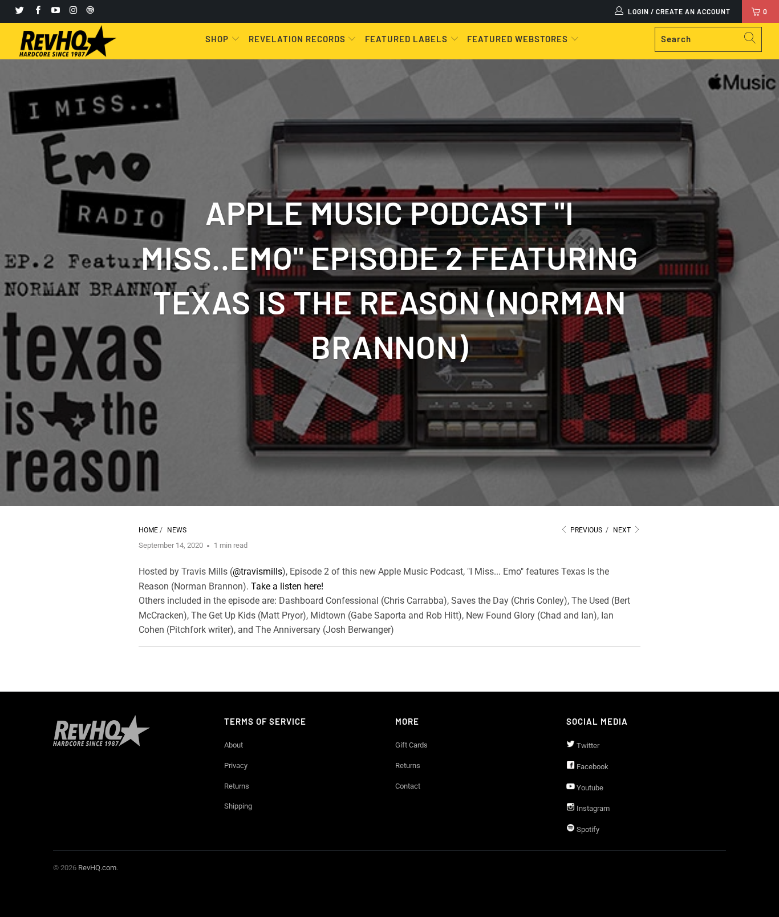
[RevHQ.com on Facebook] (37, 11)
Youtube (589, 787)
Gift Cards (411, 745)
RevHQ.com (97, 867)
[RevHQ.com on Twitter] (19, 11)
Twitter (587, 745)
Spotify (587, 829)
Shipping (238, 806)
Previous (585, 530)
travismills (261, 571)
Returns (236, 786)
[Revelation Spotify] (88, 11)
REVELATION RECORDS (297, 39)
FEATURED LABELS (406, 39)
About (233, 745)
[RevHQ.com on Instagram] (73, 11)
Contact (407, 786)
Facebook (591, 766)
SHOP (218, 39)
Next (622, 530)
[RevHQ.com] (68, 41)
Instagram (592, 808)
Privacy (236, 765)
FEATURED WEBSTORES (518, 39)
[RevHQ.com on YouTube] (55, 11)
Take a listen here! (287, 586)
